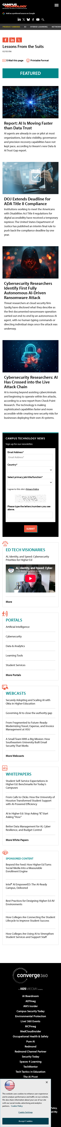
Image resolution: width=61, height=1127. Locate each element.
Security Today (30, 1056)
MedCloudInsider (30, 1031)
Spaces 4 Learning (30, 1061)
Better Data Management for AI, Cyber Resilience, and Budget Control (28, 828)
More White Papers (17, 840)
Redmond (30, 1046)
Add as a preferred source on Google (20, 13)
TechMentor (30, 1066)
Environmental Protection (30, 1016)
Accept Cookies (26, 1121)
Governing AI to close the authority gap (29, 713)
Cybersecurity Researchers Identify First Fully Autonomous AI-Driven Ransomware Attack (28, 290)
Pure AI (30, 1041)
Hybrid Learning (39, 27)
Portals (14, 620)
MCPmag (30, 1026)
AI (25, 27)
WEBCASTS (16, 693)
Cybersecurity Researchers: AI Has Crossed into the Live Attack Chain (31, 381)
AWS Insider (30, 1006)
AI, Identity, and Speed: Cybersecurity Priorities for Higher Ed (27, 558)
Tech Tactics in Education (30, 1071)
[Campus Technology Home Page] (15, 6)
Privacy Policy (32, 489)
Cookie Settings (25, 1112)
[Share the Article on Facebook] (5, 40)
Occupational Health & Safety (30, 1036)
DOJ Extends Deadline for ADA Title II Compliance (27, 201)
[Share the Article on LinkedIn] (12, 40)
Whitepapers (18, 774)
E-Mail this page (14, 60)
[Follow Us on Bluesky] (28, 19)
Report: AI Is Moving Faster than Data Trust (28, 125)
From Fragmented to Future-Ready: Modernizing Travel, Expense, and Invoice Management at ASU (30, 726)
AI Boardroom (30, 996)
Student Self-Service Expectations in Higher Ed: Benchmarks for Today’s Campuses (27, 784)
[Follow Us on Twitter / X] (24, 19)
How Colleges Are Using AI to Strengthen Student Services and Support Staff (30, 935)
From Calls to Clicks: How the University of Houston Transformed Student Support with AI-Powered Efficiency (30, 800)
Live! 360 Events (30, 1021)
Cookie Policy (17, 1106)
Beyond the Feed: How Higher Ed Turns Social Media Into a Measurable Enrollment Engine (28, 868)
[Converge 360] (30, 975)
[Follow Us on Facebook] (33, 19)
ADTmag (30, 1001)
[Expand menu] (56, 6)
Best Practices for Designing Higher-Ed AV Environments (30, 902)
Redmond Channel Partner (30, 1051)
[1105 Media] (30, 988)
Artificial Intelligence (18, 627)
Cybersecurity (14, 636)
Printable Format (39, 60)
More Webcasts (15, 756)
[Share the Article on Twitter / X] (19, 40)
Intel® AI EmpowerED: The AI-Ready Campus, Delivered (26, 886)
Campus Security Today (31, 1011)
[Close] (46, 1082)
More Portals (13, 675)
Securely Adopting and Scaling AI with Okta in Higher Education (28, 701)
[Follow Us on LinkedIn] (19, 19)
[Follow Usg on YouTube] (37, 19)
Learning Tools (14, 655)
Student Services (15, 665)
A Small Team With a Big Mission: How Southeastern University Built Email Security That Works (28, 742)
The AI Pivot (30, 1076)
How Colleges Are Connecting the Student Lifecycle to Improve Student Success (30, 918)
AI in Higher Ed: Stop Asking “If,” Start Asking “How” (27, 815)
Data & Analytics (15, 646)
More (9, 602)
